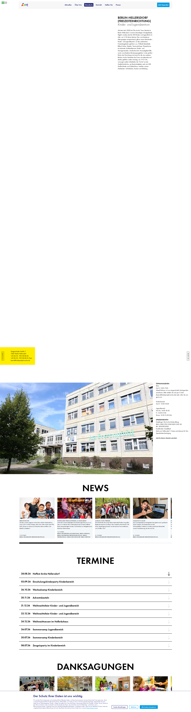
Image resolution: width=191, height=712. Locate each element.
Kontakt (99, 5)
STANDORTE (2, 356)
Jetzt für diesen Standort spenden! (166, 438)
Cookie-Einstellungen (119, 707)
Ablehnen (133, 707)
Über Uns (78, 5)
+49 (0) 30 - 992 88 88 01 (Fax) (21, 358)
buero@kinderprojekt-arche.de (20, 360)
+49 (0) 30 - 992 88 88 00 (20, 356)
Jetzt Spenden (163, 5)
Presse (118, 5)
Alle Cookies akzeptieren (149, 707)
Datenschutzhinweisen (92, 708)
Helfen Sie (109, 5)
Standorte (89, 5)
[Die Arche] (24, 4)
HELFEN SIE (188, 356)
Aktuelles (68, 5)
